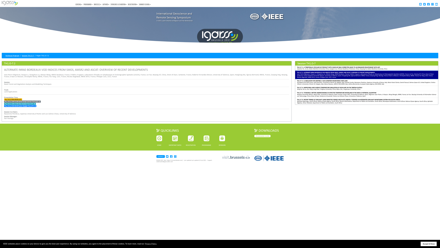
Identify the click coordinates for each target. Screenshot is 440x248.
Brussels (97, 4)
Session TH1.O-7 (28, 56)
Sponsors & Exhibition (118, 4)
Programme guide (262, 136)
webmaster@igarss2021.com (164, 161)
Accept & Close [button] (429, 244)
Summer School (144, 4)
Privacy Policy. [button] (151, 244)
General (78, 4)
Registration (132, 4)
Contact (161, 156)
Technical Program (12, 56)
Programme (87, 4)
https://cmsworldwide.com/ (175, 160)
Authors (105, 4)
